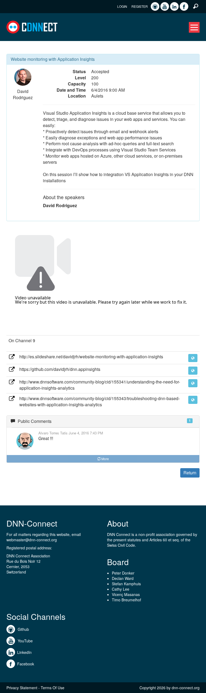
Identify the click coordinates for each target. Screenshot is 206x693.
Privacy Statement (21, 687)
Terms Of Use (52, 687)
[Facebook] (184, 6)
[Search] (196, 6)
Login (122, 6)
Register (139, 6)
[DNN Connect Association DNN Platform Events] (31, 26)
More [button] (105, 458)
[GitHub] (155, 6)
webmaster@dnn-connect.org (31, 539)
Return (189, 473)
